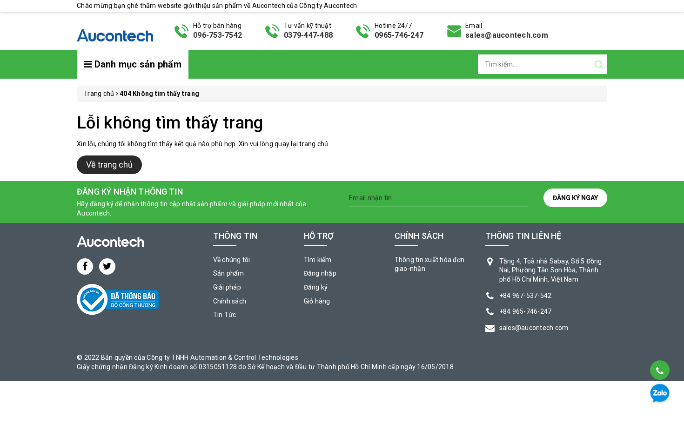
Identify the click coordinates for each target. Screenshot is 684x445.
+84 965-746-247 (525, 311)
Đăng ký (316, 287)
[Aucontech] (115, 30)
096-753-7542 (217, 35)
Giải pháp (227, 287)
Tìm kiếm (318, 259)
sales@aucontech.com (506, 35)
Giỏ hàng (317, 301)
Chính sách (230, 301)
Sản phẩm (228, 273)
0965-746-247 (399, 35)
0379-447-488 (308, 35)
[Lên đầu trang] (659, 347)
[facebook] (85, 266)
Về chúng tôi (231, 259)
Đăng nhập (320, 273)
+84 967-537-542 (525, 295)
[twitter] (107, 266)
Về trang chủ (109, 164)
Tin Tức (224, 314)
